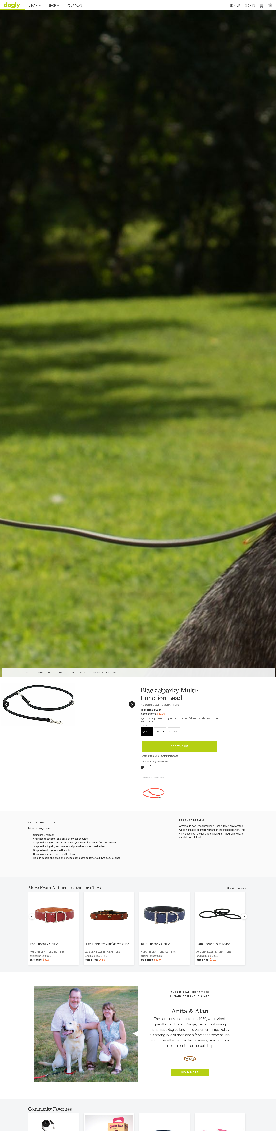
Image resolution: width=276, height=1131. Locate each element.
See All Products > (237, 888)
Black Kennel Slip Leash (213, 943)
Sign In (250, 5)
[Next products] (244, 916)
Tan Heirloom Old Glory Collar (107, 943)
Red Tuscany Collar (44, 943)
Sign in (143, 718)
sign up (152, 718)
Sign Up (234, 5)
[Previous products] (32, 916)
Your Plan (74, 5)
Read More (190, 1072)
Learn (33, 5)
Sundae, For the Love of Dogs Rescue (60, 672)
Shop (52, 5)
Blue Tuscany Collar (155, 943)
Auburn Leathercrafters (160, 704)
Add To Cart (179, 746)
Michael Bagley (112, 672)
